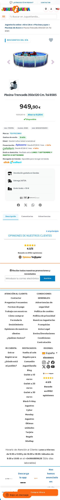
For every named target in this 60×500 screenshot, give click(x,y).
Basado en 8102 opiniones (30, 250)
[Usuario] (51, 9)
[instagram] (44, 362)
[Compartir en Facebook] (18, 205)
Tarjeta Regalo (29, 434)
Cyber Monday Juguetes (29, 414)
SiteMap (29, 441)
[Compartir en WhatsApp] (33, 205)
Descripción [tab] (10, 217)
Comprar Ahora (38, 492)
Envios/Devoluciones (44, 334)
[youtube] (53, 366)
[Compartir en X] (26, 205)
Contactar (16, 298)
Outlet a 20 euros (29, 386)
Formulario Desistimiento (16, 322)
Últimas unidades (29, 425)
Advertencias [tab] (44, 217)
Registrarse (11, 357)
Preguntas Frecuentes (16, 303)
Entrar (11, 353)
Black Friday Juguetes (29, 403)
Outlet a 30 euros (29, 394)
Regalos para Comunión (29, 359)
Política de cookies (44, 311)
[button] (8, 62)
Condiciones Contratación (44, 340)
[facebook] (53, 362)
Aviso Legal (44, 329)
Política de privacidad (44, 316)
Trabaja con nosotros (16, 311)
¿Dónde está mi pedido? (11, 364)
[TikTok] (48, 362)
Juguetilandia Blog (29, 368)
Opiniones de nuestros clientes (16, 331)
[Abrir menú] (3, 16)
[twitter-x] (44, 366)
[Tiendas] (46, 9)
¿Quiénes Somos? (16, 338)
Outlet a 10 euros (29, 377)
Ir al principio (52, 231)
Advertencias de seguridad (44, 305)
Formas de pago (16, 307)
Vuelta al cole (29, 353)
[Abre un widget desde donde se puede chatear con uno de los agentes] (17, 495)
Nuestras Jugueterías (44, 320)
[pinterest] (48, 366)
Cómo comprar (16, 316)
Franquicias (44, 325)
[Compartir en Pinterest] (40, 205)
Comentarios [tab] (27, 217)
